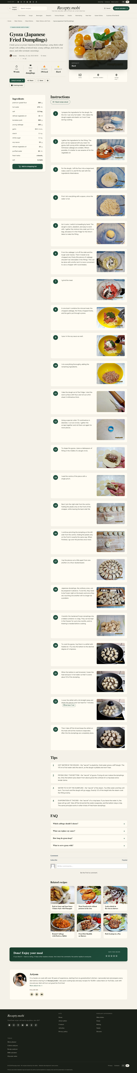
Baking (98, 1024)
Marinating (78, 15)
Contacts (107, 2)
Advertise (100, 2)
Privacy (110, 1065)
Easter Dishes (99, 15)
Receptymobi (16, 1015)
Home (60, 1017)
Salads (98, 1028)
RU (123, 1)
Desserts (48, 15)
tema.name (55, 1065)
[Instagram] (21, 2)
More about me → (36, 986)
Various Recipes (59, 15)
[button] (98, 47)
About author (115, 2)
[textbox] (92, 866)
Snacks (70, 15)
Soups (31, 15)
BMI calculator (12, 1053)
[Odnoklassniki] (33, 2)
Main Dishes (21, 15)
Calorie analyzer (13, 1045)
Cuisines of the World (112, 15)
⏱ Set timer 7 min (68, 705)
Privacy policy (63, 1031)
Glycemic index (12, 1056)
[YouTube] (27, 2)
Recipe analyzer (13, 1049)
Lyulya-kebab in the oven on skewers (111, 907)
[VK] (37, 994)
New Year (88, 15)
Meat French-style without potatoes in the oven (88, 907)
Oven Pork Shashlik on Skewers (85, 935)
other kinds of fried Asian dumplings (92, 805)
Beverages (39, 15)
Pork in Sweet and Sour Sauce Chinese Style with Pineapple (62, 907)
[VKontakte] (30, 2)
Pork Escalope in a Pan (113, 934)
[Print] (48, 81)
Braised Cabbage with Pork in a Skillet (59, 935)
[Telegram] (18, 2)
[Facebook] (36, 2)
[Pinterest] (24, 2)
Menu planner (12, 1042)
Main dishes (100, 1017)
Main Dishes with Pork (20, 27)
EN (127, 1)
